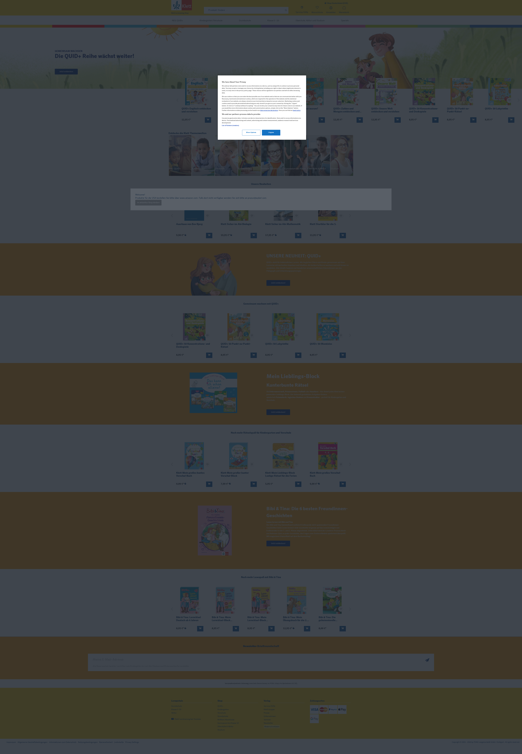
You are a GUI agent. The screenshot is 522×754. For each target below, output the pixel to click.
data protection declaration (269, 110)
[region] (262, 107)
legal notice (296, 110)
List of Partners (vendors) (230, 125)
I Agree (271, 132)
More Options (251, 132)
